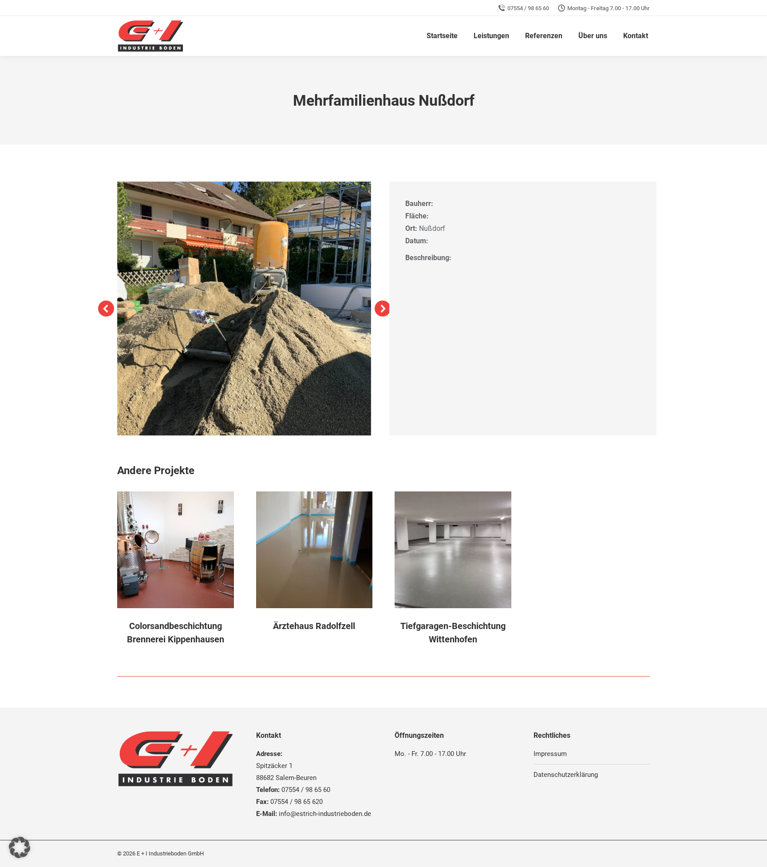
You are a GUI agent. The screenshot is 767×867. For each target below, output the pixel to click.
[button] (106, 309)
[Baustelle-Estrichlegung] (244, 308)
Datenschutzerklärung (566, 775)
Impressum (550, 754)
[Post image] (175, 549)
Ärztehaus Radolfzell (314, 626)
